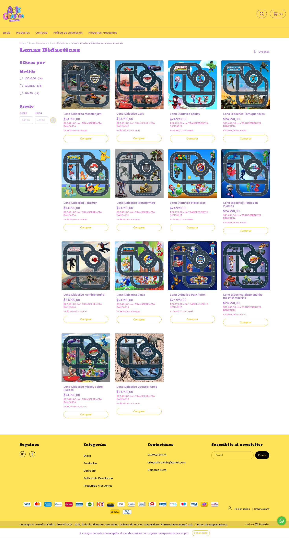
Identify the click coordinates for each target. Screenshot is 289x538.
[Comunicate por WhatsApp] (281, 520)
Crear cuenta (261, 509)
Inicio (6, 32)
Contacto (41, 32)
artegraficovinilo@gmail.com (166, 462)
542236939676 (156, 455)
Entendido (201, 533)
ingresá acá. (186, 524)
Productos (23, 32)
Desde (23, 113)
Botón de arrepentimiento (212, 524)
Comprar (86, 138)
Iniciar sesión (242, 509)
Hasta (38, 113)
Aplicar (53, 120)
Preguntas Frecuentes (102, 32)
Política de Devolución (68, 32)
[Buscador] (262, 14)
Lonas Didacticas (38, 43)
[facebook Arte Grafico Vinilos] (32, 454)
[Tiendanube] (257, 524)
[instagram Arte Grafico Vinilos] (23, 454)
